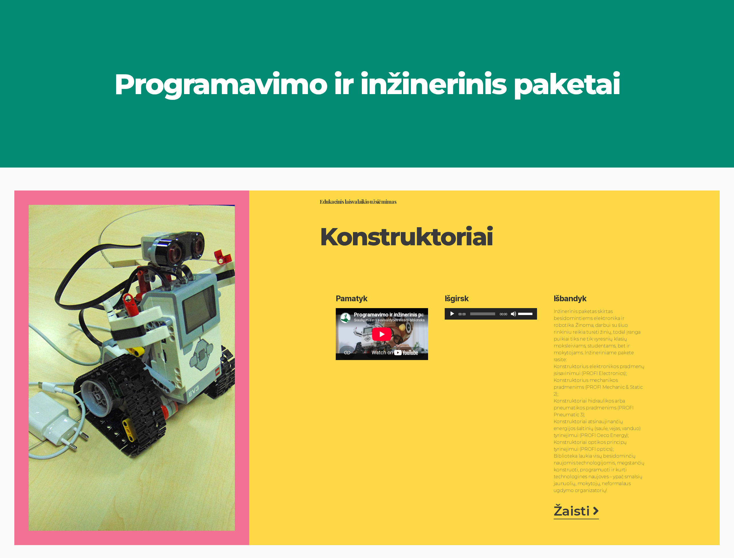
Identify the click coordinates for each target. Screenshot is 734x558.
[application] (491, 314)
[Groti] (452, 314)
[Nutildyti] (513, 314)
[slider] (526, 313)
